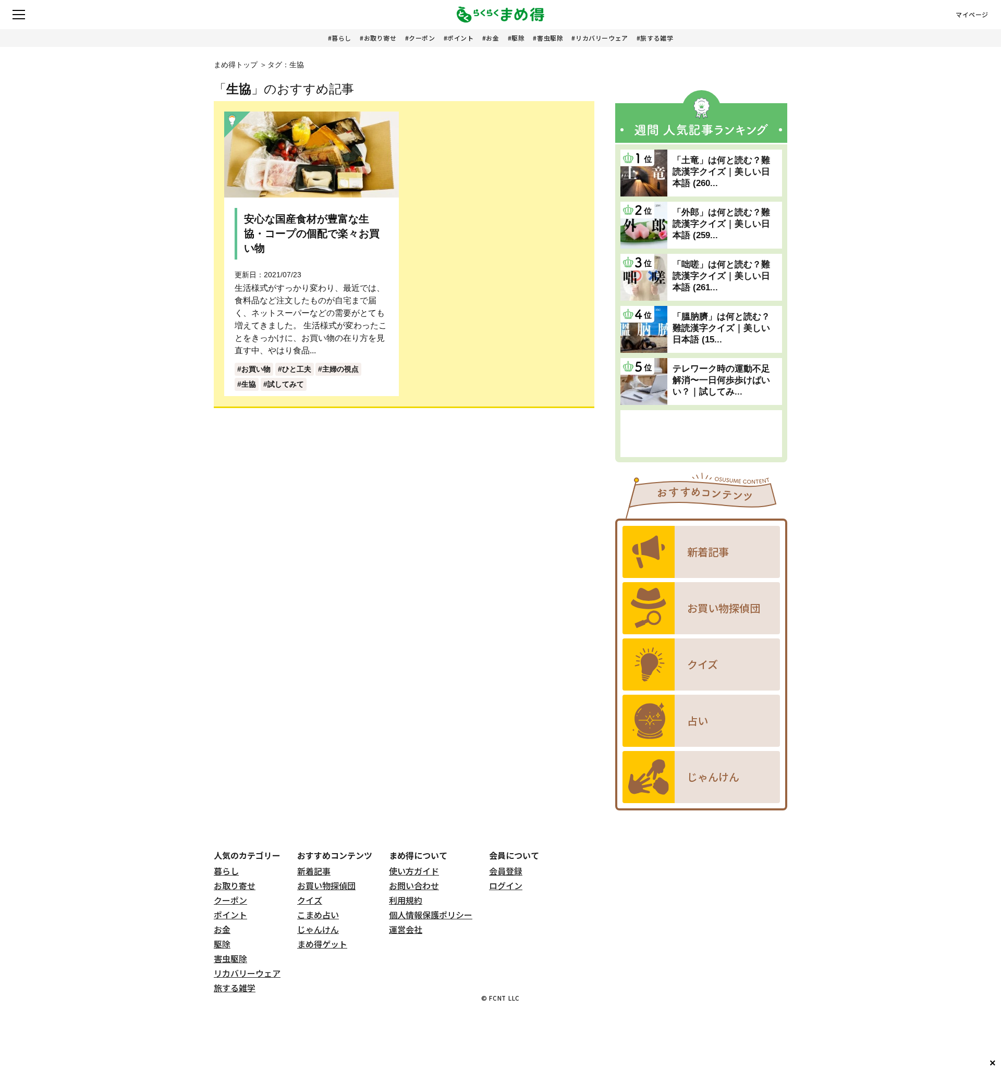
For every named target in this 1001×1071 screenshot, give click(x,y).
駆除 (517, 37)
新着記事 (314, 871)
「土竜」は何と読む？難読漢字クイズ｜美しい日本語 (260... (721, 171)
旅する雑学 (656, 37)
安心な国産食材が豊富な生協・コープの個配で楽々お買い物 (312, 233)
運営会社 (405, 929)
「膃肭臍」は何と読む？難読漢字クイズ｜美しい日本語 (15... (721, 328)
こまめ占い (318, 914)
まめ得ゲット (322, 944)
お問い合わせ (414, 885)
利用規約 (405, 900)
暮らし (341, 37)
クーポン (422, 37)
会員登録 (505, 871)
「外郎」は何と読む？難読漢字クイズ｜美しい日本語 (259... (721, 223)
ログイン (505, 885)
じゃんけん (318, 929)
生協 (248, 384)
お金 (492, 37)
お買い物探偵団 (326, 885)
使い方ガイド (414, 871)
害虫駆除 (550, 37)
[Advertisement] (701, 433)
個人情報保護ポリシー (430, 914)
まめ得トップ (236, 64)
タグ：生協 (285, 64)
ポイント (460, 37)
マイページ (972, 14)
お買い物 (256, 369)
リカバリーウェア (602, 37)
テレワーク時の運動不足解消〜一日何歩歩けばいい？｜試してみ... (721, 380)
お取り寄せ (380, 37)
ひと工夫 (296, 369)
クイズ (309, 900)
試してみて (285, 384)
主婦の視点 (340, 369)
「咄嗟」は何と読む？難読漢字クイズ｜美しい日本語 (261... (721, 276)
